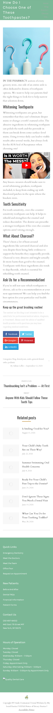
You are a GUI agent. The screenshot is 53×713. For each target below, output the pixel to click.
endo (29, 359)
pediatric (11, 362)
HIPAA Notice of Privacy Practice (32, 706)
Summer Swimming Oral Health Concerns (35, 464)
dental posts (21, 359)
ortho (5, 362)
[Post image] (11, 433)
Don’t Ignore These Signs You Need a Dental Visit (35, 498)
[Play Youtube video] (26, 165)
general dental (38, 359)
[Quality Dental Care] (13, 679)
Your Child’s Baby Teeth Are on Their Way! (35, 447)
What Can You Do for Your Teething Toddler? (35, 515)
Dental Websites (37, 703)
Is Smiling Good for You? (35, 428)
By (17, 366)
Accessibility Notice (26, 709)
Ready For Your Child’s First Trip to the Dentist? (35, 481)
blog (14, 359)
